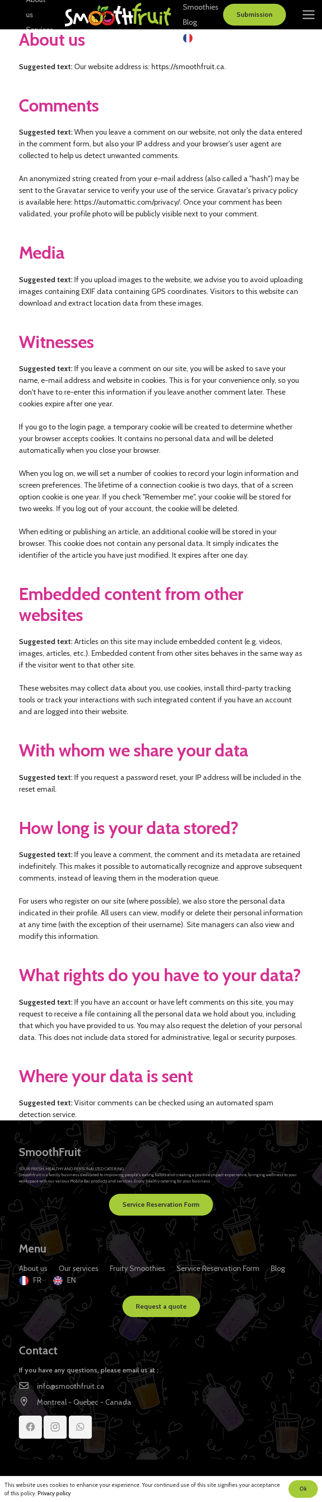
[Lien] (118, 14)
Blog (190, 22)
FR (201, 37)
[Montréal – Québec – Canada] (28, 1402)
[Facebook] (30, 1427)
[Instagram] (55, 1427)
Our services (79, 1268)
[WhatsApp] (80, 1427)
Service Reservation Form (218, 1268)
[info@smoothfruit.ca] (28, 1386)
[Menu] (309, 14)
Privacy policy (54, 1493)
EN (71, 1280)
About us (33, 1268)
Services (39, 29)
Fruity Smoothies (137, 1268)
